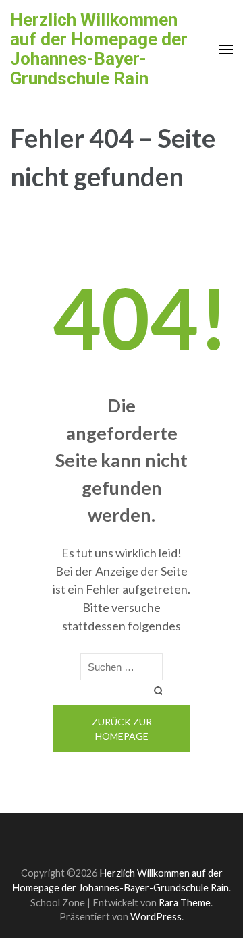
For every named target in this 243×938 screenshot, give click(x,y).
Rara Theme (185, 902)
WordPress (156, 916)
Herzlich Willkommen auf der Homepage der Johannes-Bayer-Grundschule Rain (99, 48)
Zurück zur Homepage (122, 729)
